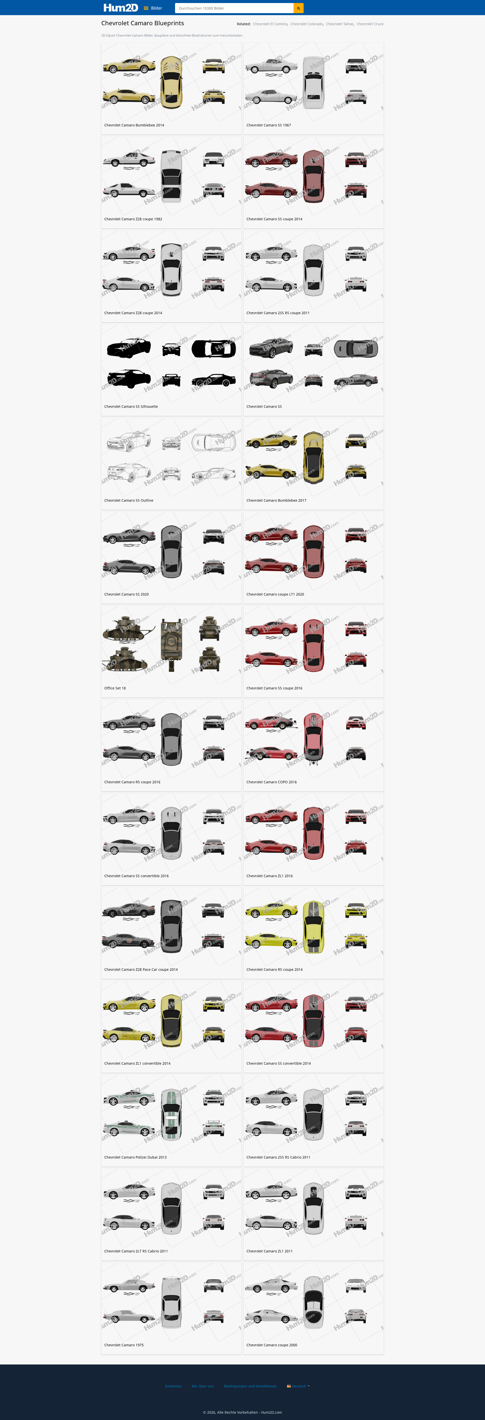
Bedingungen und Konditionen (250, 1386)
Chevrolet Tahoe (339, 24)
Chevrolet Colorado (306, 24)
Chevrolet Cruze (370, 24)
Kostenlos (173, 1386)
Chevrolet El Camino (270, 24)
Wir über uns (203, 1386)
